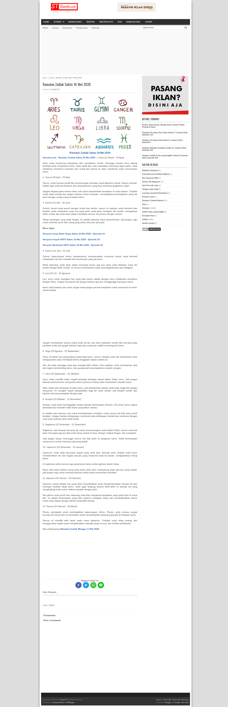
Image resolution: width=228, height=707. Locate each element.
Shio (144, 204)
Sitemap (95, 28)
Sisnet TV (55, 89)
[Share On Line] (101, 585)
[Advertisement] (115, 52)
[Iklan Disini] (136, 11)
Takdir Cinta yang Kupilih (153, 212)
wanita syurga (148, 223)
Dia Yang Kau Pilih (150, 178)
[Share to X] (86, 585)
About (45, 28)
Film (120, 22)
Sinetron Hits (106, 22)
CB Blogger (70, 702)
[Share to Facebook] (78, 585)
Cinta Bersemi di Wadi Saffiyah (155, 174)
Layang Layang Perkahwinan (155, 193)
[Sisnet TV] (64, 10)
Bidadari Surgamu (150, 170)
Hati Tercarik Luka (150, 185)
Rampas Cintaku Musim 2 (153, 200)
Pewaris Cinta (148, 197)
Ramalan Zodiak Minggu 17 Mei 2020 (79, 529)
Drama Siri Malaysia (151, 182)
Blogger (168, 702)
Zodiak (148, 22)
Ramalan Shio (133, 22)
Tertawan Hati (148, 216)
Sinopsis (90, 22)
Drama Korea (75, 22)
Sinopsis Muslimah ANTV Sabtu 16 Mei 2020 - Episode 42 (73, 245)
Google (177, 702)
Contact (55, 28)
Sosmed (58, 22)
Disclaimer (67, 28)
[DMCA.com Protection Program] (151, 230)
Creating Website (58, 702)
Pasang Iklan (82, 28)
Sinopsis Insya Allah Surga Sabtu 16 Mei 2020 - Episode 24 (74, 233)
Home (46, 22)
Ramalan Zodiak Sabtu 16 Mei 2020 (67, 84)
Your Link (167, 699)
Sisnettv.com (49, 157)
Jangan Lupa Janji (150, 189)
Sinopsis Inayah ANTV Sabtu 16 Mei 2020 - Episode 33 (71, 239)
